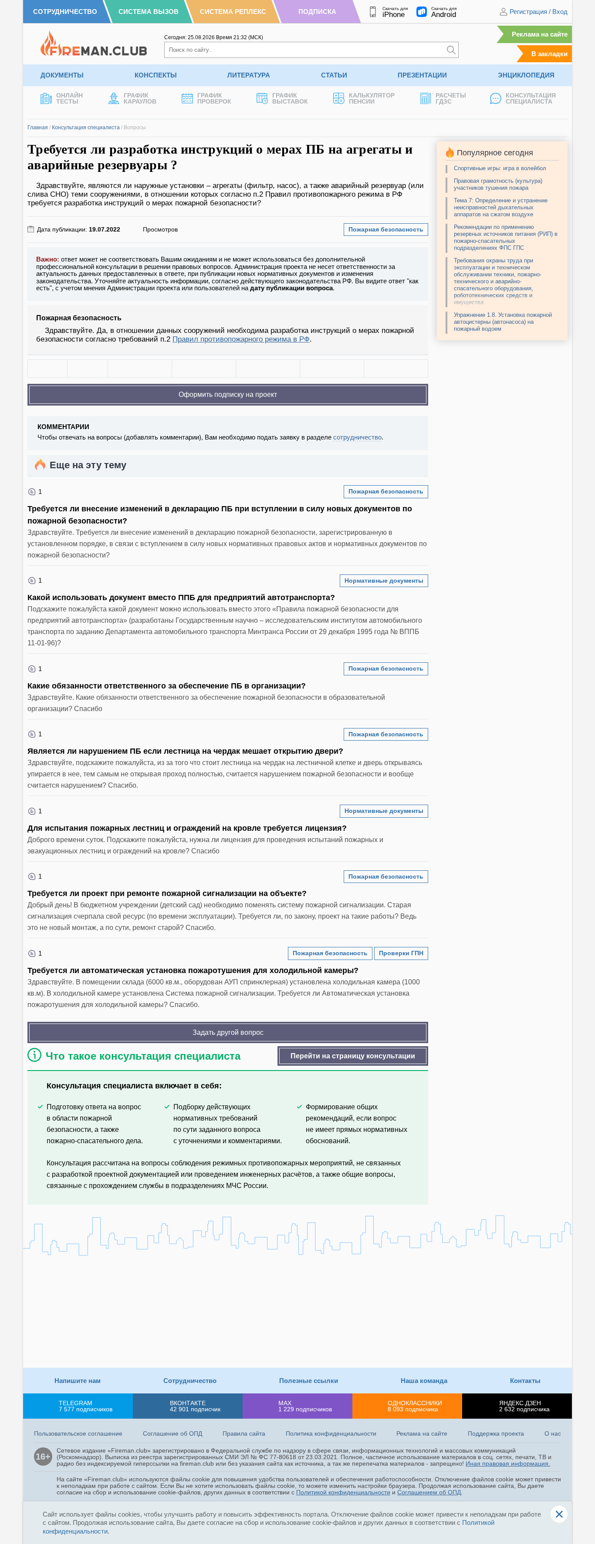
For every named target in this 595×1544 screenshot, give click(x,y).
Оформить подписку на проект (228, 394)
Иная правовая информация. (508, 1463)
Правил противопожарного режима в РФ (241, 339)
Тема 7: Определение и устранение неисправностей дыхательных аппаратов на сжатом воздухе (501, 207)
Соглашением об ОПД (429, 1492)
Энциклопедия (526, 75)
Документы (62, 75)
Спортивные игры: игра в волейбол (500, 168)
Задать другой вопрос (228, 1032)
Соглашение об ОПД (172, 1433)
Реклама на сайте (540, 34)
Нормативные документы (384, 580)
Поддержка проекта (496, 1433)
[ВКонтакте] (140, 368)
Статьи (334, 75)
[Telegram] (332, 368)
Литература (248, 75)
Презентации (422, 75)
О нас (552, 1433)
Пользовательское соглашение (78, 1433)
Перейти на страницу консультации (353, 1056)
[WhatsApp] (268, 368)
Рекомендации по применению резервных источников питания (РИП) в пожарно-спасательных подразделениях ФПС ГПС (506, 237)
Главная (37, 127)
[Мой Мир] (396, 368)
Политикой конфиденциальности (343, 1492)
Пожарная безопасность (385, 229)
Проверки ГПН (401, 953)
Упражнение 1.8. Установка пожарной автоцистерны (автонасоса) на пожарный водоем (503, 322)
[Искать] (451, 49)
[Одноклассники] (204, 368)
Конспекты (156, 75)
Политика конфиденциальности (331, 1433)
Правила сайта (244, 1433)
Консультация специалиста (86, 127)
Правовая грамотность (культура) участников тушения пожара (498, 184)
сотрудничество (357, 437)
